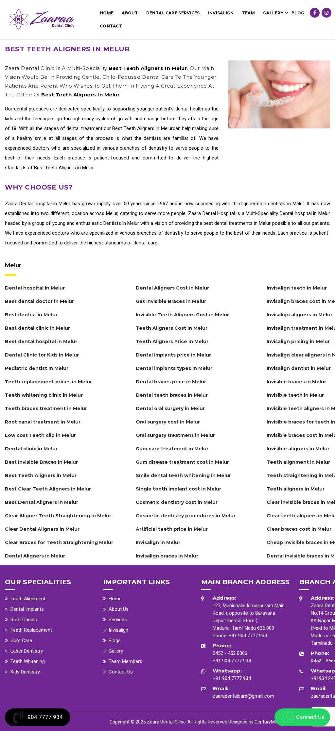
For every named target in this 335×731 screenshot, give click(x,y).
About (130, 12)
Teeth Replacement (31, 630)
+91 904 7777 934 (248, 636)
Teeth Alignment (27, 599)
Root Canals (23, 620)
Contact (111, 26)
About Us (119, 609)
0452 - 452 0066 (230, 653)
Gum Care (21, 640)
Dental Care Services (173, 12)
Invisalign (221, 12)
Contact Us (121, 672)
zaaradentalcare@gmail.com (243, 696)
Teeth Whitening (27, 661)
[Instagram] (326, 12)
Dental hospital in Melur (44, 204)
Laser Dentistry (26, 651)
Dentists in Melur (121, 223)
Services (118, 620)
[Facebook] (314, 12)
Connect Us (310, 717)
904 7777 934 (45, 717)
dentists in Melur (286, 204)
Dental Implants (27, 609)
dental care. (145, 243)
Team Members (125, 661)
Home (107, 12)
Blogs (115, 640)
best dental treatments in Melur (237, 223)
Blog (297, 12)
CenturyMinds (269, 721)
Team (248, 12)
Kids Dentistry (25, 672)
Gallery (273, 12)
